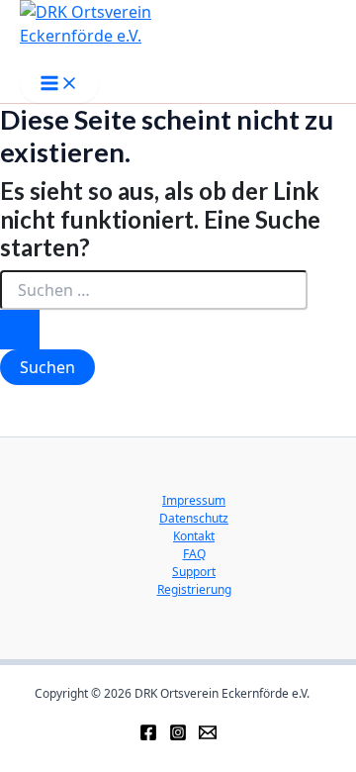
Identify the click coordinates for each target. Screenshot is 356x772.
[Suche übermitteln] (20, 329)
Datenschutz (193, 518)
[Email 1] (208, 730)
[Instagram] (178, 730)
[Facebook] (148, 730)
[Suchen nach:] (154, 309)
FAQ (194, 553)
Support (194, 571)
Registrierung (194, 589)
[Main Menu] (59, 83)
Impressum (193, 500)
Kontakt (194, 536)
